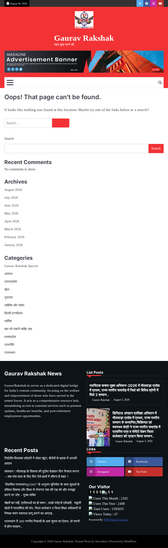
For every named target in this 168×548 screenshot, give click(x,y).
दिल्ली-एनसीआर (13, 313)
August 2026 (13, 189)
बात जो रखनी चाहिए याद (18, 329)
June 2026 (11, 205)
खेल (6, 289)
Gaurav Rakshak (84, 38)
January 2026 (13, 245)
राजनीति (9, 344)
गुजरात (8, 297)
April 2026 (11, 221)
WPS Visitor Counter (116, 519)
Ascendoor (101, 541)
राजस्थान (9, 352)
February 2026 (14, 237)
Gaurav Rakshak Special (21, 266)
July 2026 (11, 197)
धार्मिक (8, 321)
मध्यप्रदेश (10, 337)
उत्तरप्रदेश (10, 281)
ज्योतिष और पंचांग (14, 305)
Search (9, 138)
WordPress (130, 541)
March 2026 (12, 229)
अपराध (8, 274)
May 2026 (11, 213)
